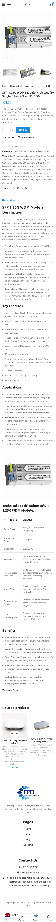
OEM (5, 751)
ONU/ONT (7, 746)
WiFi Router (15, 764)
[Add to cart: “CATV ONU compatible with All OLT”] (12, 734)
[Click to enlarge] (7, 58)
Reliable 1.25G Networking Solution (18, 176)
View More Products (12, 690)
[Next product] (52, 86)
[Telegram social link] (26, 188)
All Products (20, 151)
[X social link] (14, 188)
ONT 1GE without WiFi (15, 754)
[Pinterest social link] (18, 188)
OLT (24, 746)
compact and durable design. (28, 159)
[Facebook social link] (10, 188)
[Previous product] (46, 86)
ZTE (17, 756)
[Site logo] (28, 4)
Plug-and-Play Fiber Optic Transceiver (31, 173)
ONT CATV (10, 756)
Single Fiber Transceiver (22, 179)
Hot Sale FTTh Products (17, 751)
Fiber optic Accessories (21, 86)
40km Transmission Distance (21, 156)
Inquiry (23, 130)
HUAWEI (15, 749)
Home (5, 86)
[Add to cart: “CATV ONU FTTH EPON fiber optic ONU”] (38, 732)
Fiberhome (17, 746)
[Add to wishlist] (17, 734)
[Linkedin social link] (22, 188)
